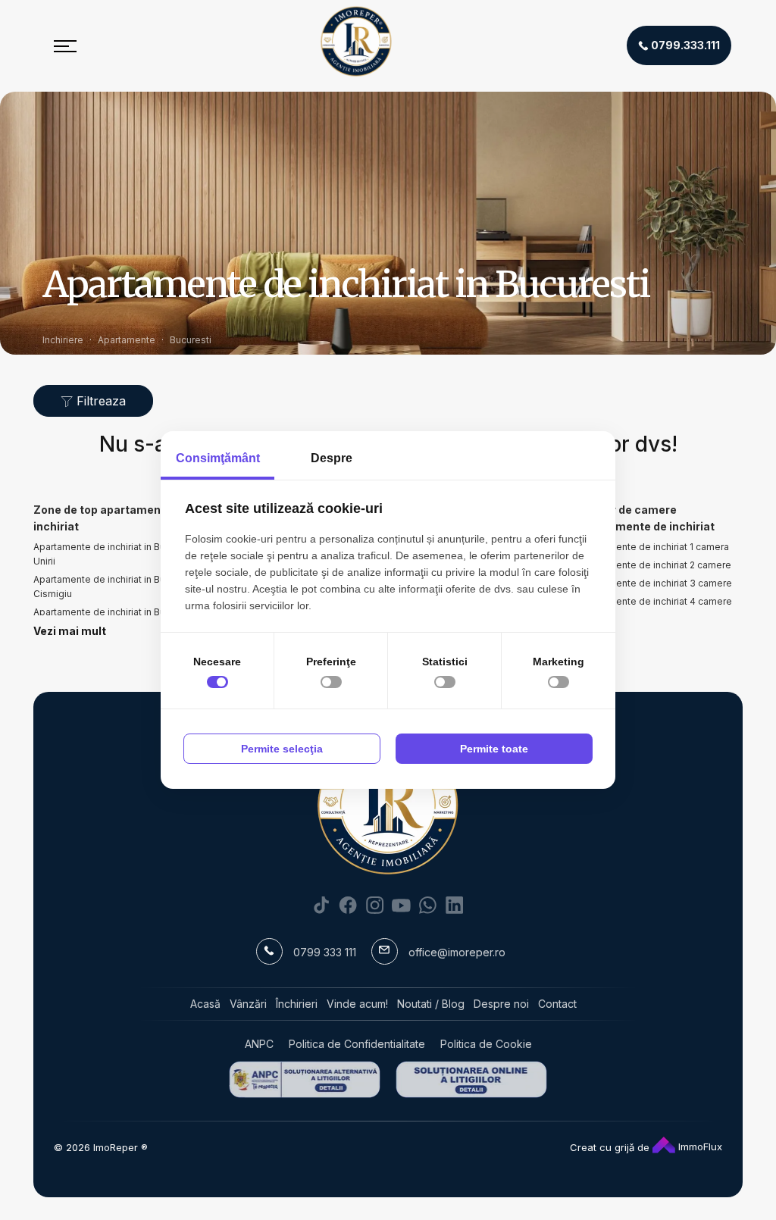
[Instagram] (374, 904)
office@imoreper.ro (456, 952)
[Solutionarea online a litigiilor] (471, 1079)
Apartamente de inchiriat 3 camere (655, 583)
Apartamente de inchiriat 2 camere (655, 565)
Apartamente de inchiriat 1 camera (654, 546)
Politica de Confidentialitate (357, 1043)
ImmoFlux (698, 1146)
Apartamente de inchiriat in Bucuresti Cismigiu (114, 586)
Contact (557, 1003)
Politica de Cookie (486, 1043)
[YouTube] (401, 904)
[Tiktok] (321, 904)
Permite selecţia (282, 749)
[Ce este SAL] (304, 1079)
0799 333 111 (324, 952)
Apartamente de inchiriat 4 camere (655, 601)
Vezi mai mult (69, 630)
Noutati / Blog (431, 1003)
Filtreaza (99, 400)
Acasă (205, 1003)
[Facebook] (348, 904)
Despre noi (501, 1003)
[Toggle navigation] (65, 45)
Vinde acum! (357, 1003)
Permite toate (494, 749)
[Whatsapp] (428, 904)
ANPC (259, 1043)
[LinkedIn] (454, 904)
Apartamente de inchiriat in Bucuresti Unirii (114, 554)
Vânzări (248, 1003)
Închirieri (297, 1003)
